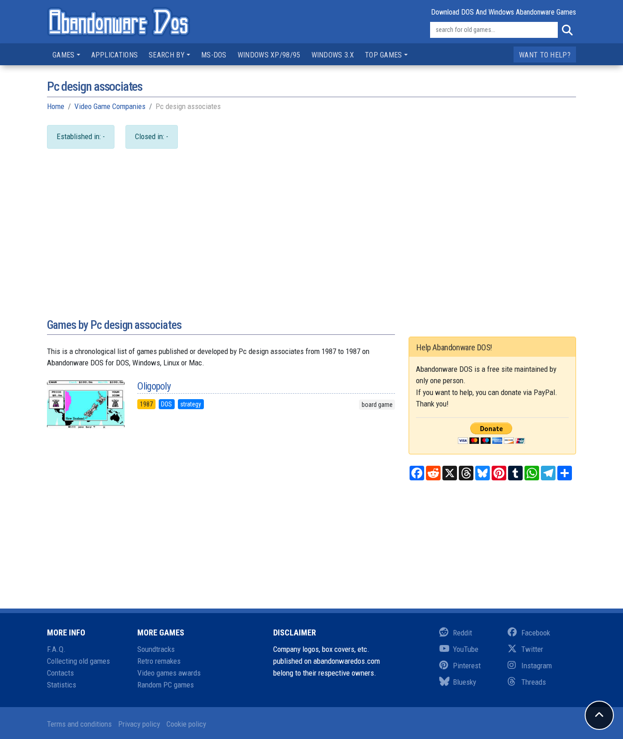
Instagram (536, 665)
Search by (167, 55)
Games (63, 55)
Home (55, 106)
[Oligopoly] (85, 404)
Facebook (535, 632)
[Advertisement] (311, 242)
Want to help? (545, 55)
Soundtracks (156, 649)
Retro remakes (159, 661)
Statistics (61, 684)
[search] (567, 30)
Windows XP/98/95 (269, 55)
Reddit (462, 632)
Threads (533, 682)
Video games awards (169, 672)
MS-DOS (214, 55)
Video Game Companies (109, 106)
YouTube (465, 649)
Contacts (60, 672)
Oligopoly (154, 386)
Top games (383, 55)
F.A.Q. (56, 649)
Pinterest (467, 665)
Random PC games (165, 684)
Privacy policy (139, 724)
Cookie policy (186, 724)
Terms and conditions (79, 724)
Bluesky (464, 682)
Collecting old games (78, 661)
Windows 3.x (333, 55)
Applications (114, 55)
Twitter (532, 649)
